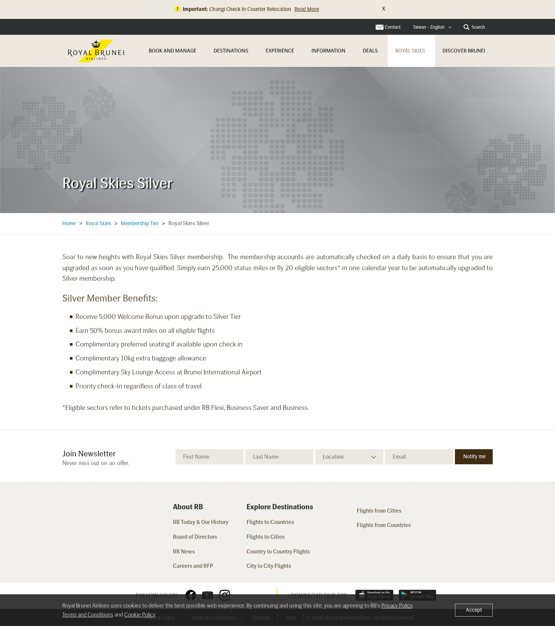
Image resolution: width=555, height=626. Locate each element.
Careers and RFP (193, 566)
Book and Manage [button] (172, 51)
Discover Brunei (463, 51)
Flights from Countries (384, 525)
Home (69, 223)
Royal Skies (410, 51)
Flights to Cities (266, 536)
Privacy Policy (396, 605)
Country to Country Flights (279, 551)
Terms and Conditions (87, 614)
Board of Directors (195, 536)
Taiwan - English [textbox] (429, 27)
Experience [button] (280, 51)
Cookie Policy (139, 614)
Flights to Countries (270, 522)
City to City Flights (269, 566)
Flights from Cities (379, 510)
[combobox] (432, 27)
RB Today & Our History (200, 522)
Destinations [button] (231, 51)
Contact (393, 27)
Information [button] (328, 51)
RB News (184, 551)
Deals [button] (370, 51)
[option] (277, 139)
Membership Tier (140, 223)
